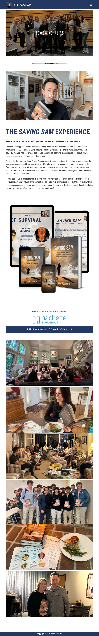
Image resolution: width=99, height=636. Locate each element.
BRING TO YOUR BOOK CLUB (49, 329)
